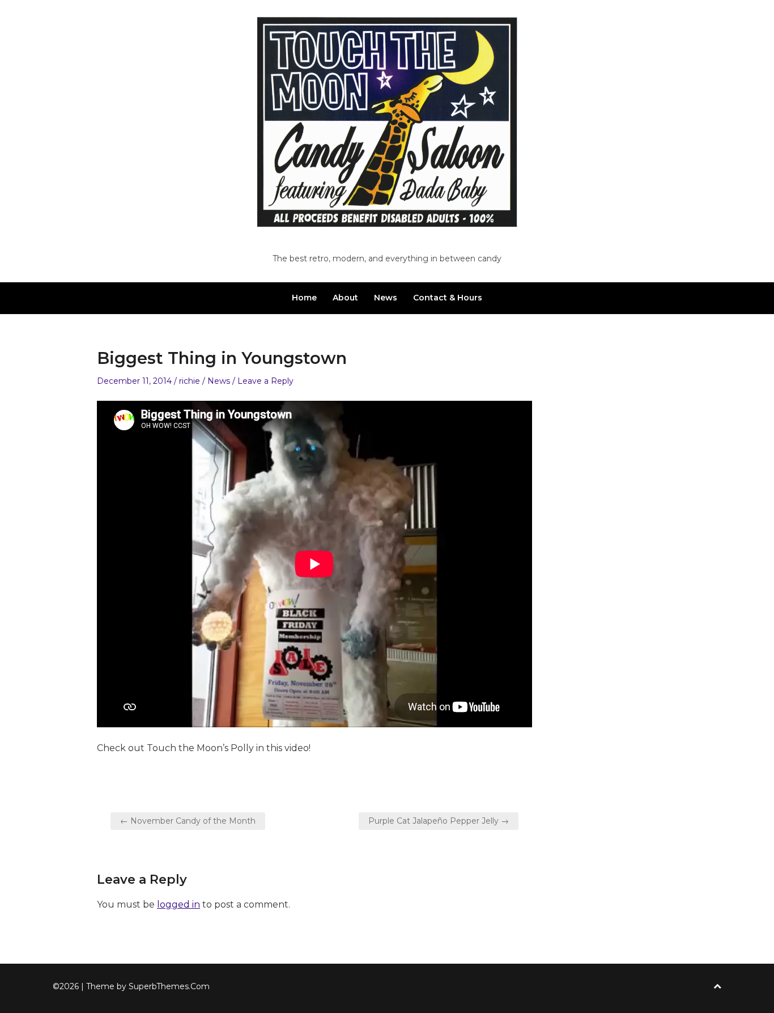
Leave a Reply (265, 381)
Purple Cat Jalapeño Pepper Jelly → (438, 821)
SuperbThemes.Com (169, 986)
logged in (178, 904)
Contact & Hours (447, 298)
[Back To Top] (717, 987)
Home (304, 298)
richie (189, 381)
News (385, 298)
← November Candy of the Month (188, 821)
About (345, 298)
